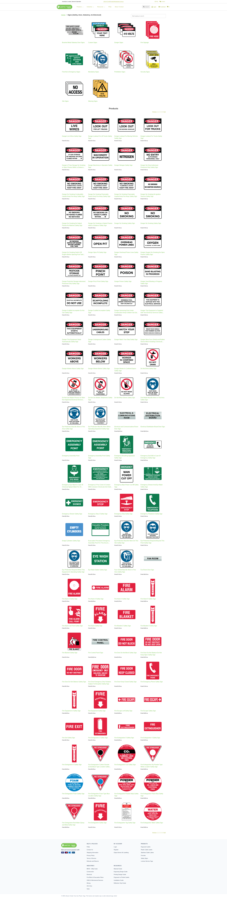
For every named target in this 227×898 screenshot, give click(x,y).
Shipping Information (92, 852)
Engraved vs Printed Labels (121, 877)
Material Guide (118, 868)
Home (63, 15)
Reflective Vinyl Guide (120, 883)
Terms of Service (91, 858)
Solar (88, 889)
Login (154, 7)
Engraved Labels (145, 847)
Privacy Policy (90, 855)
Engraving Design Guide (120, 871)
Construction (90, 871)
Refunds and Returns (93, 861)
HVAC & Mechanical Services (95, 880)
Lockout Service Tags (147, 861)
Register (116, 849)
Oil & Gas (89, 886)
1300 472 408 (106, 1)
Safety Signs (144, 858)
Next (164, 111)
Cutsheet (163, 7)
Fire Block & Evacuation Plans (95, 877)
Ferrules (143, 855)
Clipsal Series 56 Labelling (121, 852)
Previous (154, 111)
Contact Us (90, 849)
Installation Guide (119, 880)
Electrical (89, 874)
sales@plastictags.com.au (117, 1)
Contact (163, 1)
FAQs (109, 6)
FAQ (157, 1)
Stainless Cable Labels (147, 852)
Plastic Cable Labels (146, 849)
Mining (88, 883)
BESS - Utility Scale (92, 868)
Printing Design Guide (120, 874)
